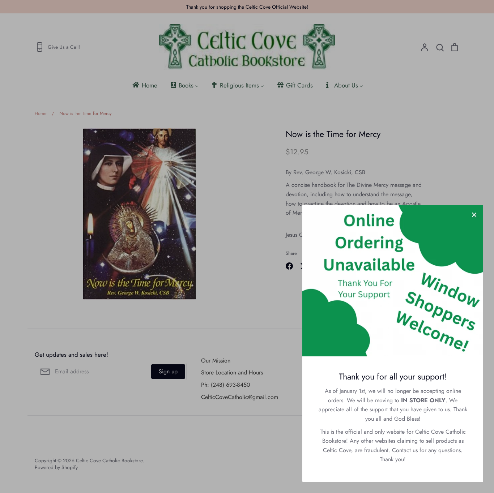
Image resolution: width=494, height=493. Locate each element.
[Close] (474, 214)
